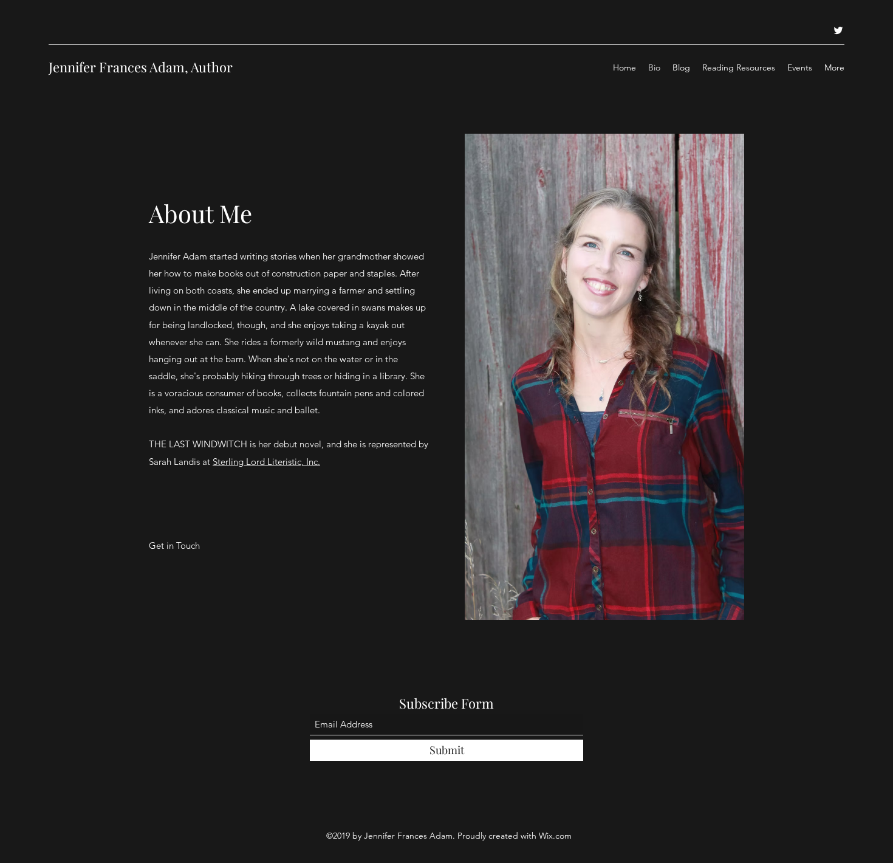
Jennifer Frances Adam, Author (141, 67)
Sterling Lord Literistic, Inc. (266, 461)
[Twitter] (838, 30)
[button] (174, 546)
